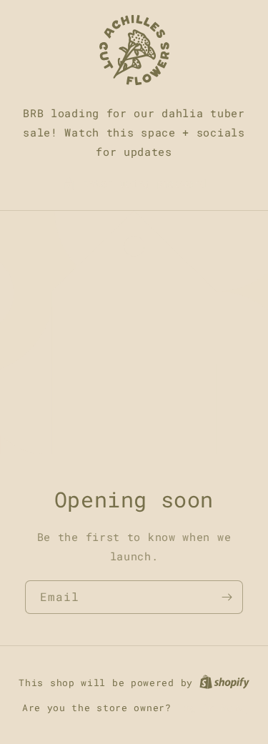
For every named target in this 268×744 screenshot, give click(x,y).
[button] (134, 183)
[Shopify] (224, 682)
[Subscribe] (226, 597)
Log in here (211, 707)
